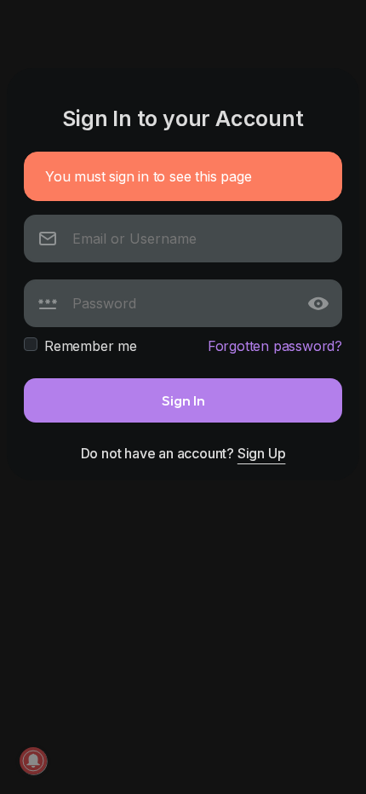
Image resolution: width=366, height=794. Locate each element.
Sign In (183, 400)
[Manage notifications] (33, 760)
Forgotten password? (275, 345)
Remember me (90, 345)
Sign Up (261, 453)
